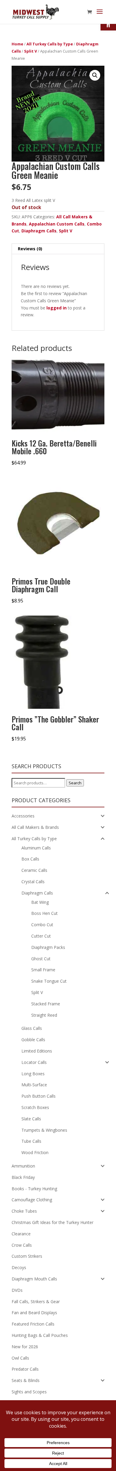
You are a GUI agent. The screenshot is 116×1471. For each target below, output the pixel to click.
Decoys (19, 1267)
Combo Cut (42, 924)
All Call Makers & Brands (35, 827)
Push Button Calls (38, 1096)
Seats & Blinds (26, 1380)
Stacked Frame (45, 1004)
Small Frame (43, 970)
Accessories (23, 816)
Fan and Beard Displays (34, 1312)
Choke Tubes (24, 1211)
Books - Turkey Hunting (34, 1188)
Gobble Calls (33, 1039)
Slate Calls (31, 1119)
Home (17, 44)
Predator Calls (25, 1369)
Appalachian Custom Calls (56, 224)
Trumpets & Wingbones (44, 1130)
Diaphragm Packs (48, 947)
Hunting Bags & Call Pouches (40, 1335)
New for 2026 (25, 1346)
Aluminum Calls (36, 848)
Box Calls (30, 859)
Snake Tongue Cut (49, 981)
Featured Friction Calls (33, 1324)
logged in (56, 308)
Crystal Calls (33, 881)
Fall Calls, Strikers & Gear (36, 1301)
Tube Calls (31, 1141)
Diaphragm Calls (39, 231)
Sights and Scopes (29, 1392)
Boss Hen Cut (44, 913)
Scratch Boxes (35, 1107)
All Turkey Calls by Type (49, 44)
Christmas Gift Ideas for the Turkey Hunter (52, 1222)
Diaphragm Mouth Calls (34, 1279)
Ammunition (23, 1166)
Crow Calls (22, 1245)
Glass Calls (31, 1028)
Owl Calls (20, 1358)
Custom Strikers (27, 1256)
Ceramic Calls (34, 870)
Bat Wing (40, 902)
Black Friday (23, 1177)
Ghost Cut (41, 958)
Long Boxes (33, 1073)
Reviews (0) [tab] (30, 248)
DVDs (17, 1290)
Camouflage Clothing (32, 1199)
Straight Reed (44, 1015)
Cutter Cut (41, 936)
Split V (30, 51)
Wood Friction (34, 1152)
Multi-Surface (34, 1084)
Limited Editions (36, 1051)
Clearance (21, 1234)
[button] (95, 75)
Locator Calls (34, 1062)
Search (75, 783)
